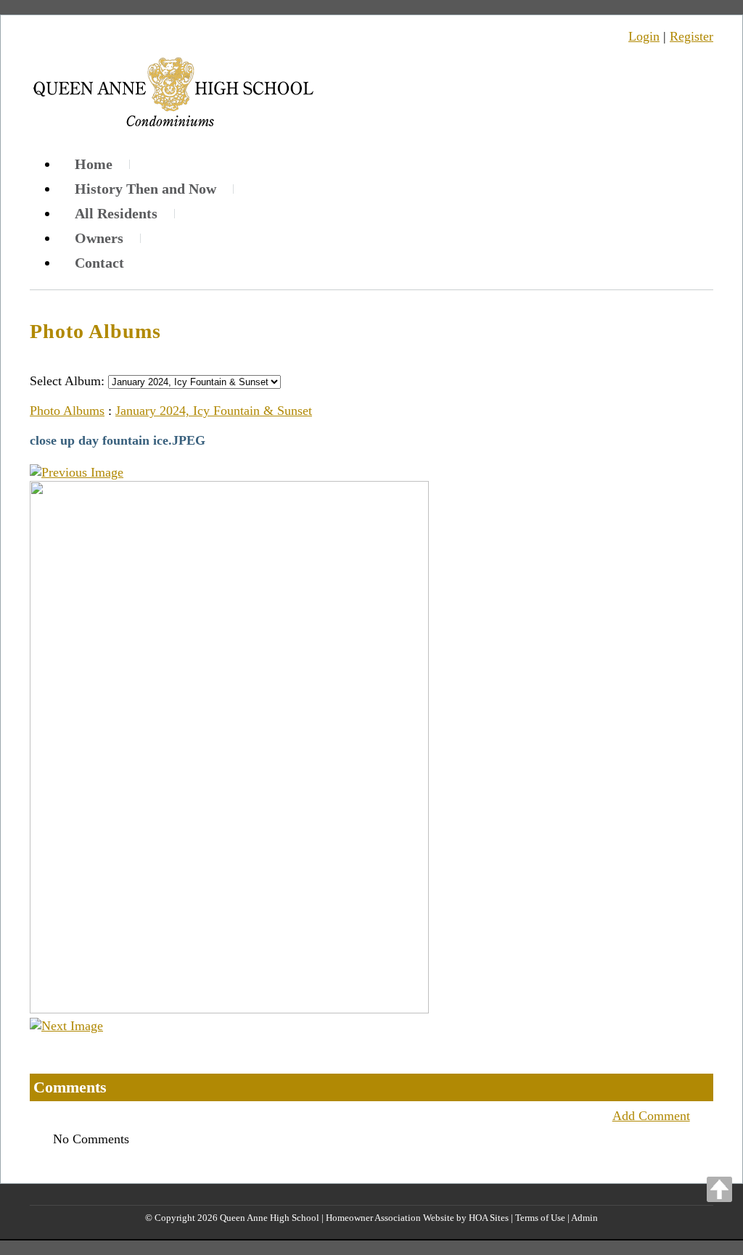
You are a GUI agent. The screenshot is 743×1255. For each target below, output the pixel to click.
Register (691, 36)
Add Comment (651, 1115)
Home (93, 164)
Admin (584, 1217)
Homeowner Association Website (390, 1217)
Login (644, 36)
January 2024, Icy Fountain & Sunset (213, 410)
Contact (99, 263)
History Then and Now (145, 189)
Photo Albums (67, 410)
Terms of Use (540, 1217)
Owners (99, 238)
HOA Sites (489, 1217)
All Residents (116, 213)
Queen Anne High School (269, 1217)
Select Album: (67, 381)
